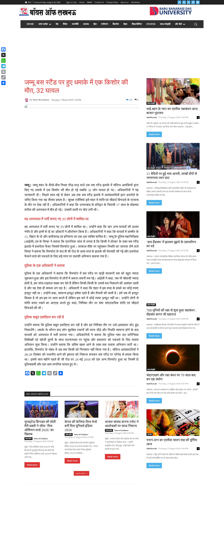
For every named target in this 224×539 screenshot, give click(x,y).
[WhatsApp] (3, 60)
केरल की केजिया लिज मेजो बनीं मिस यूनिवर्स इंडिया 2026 (81, 426)
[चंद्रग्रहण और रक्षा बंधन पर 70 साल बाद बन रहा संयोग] (173, 357)
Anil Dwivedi (151, 117)
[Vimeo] (193, 2)
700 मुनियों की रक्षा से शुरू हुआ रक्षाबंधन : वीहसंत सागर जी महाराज (171, 312)
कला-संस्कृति (151, 103)
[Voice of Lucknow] (27, 100)
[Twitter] (189, 2)
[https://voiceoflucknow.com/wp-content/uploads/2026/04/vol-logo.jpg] (47, 12)
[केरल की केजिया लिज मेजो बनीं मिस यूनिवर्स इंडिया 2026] (81, 409)
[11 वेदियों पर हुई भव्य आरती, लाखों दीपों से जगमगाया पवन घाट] (173, 156)
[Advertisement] (112, 54)
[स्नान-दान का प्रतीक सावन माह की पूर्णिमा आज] (173, 422)
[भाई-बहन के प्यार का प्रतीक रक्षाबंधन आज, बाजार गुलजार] (173, 91)
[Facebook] (179, 2)
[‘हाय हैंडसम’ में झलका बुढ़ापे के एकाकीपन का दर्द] (173, 224)
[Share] (3, 83)
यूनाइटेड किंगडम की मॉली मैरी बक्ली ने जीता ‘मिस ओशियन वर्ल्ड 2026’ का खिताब (40, 428)
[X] (3, 55)
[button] (196, 24)
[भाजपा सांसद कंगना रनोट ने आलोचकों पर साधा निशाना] (122, 409)
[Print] (3, 72)
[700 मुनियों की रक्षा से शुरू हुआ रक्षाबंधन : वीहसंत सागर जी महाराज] (173, 293)
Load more (80, 473)
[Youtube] (198, 2)
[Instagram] (184, 2)
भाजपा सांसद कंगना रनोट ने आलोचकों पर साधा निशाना (122, 424)
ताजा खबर (28, 438)
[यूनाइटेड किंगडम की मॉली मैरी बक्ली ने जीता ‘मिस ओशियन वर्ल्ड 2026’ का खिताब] (41, 409)
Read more (32, 465)
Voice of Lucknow (41, 100)
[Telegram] (3, 66)
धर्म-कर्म (149, 434)
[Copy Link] (3, 77)
